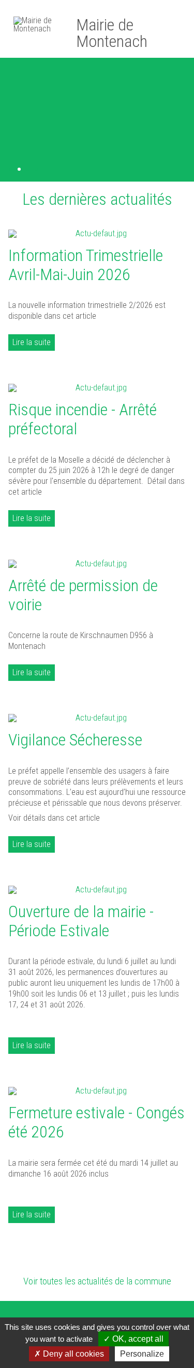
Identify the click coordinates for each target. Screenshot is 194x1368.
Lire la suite (31, 342)
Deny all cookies (72, 1353)
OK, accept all (136, 1338)
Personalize (142, 1353)
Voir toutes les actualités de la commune (97, 1281)
